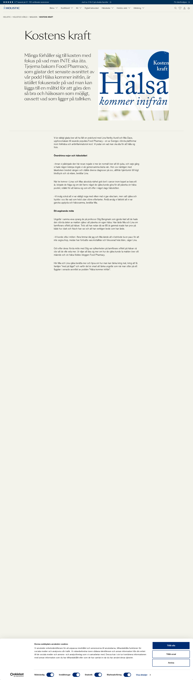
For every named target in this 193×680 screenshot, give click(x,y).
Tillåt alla (171, 645)
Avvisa (171, 663)
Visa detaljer (141, 675)
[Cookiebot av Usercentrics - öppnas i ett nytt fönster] (17, 675)
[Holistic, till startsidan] (11, 8)
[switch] (76, 675)
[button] (180, 8)
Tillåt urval (171, 654)
